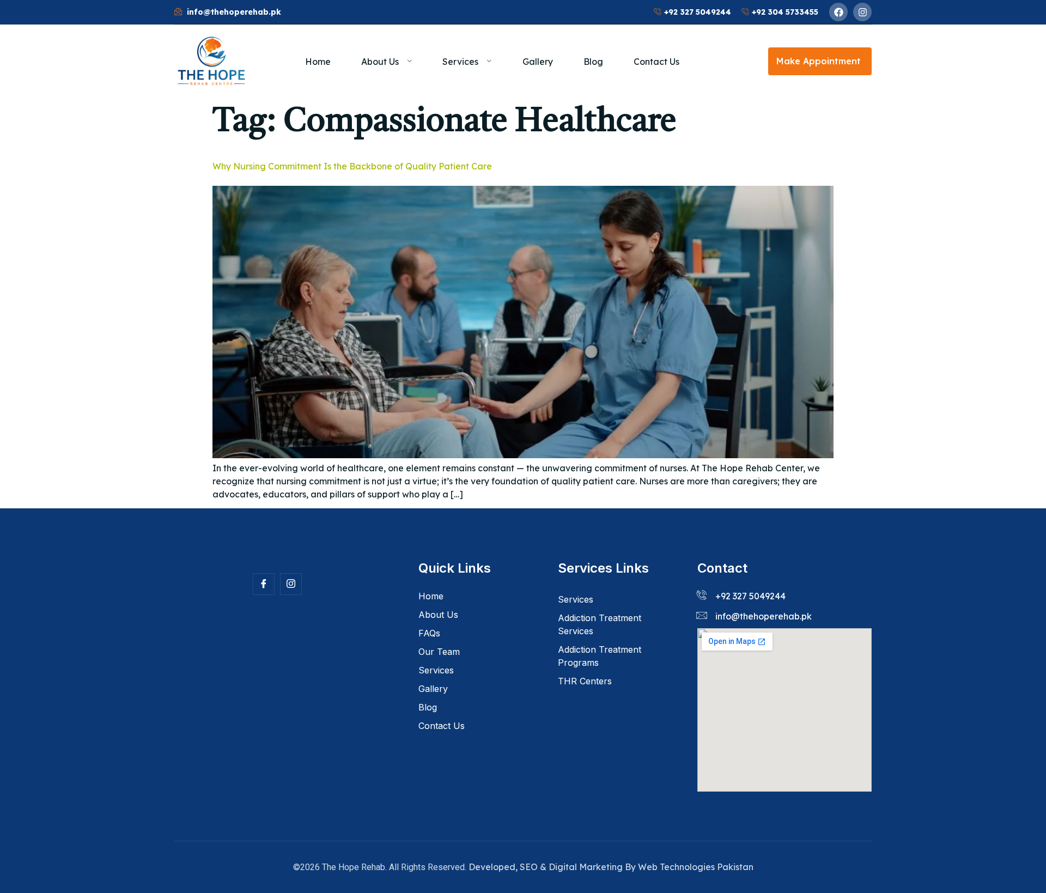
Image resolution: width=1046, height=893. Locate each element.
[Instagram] (862, 12)
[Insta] (291, 584)
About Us (380, 61)
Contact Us (656, 61)
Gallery (537, 61)
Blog (593, 61)
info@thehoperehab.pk (763, 616)
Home (318, 61)
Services (460, 61)
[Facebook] (838, 12)
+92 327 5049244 (750, 596)
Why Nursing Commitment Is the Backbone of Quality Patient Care (352, 166)
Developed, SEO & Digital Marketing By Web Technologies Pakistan (611, 866)
